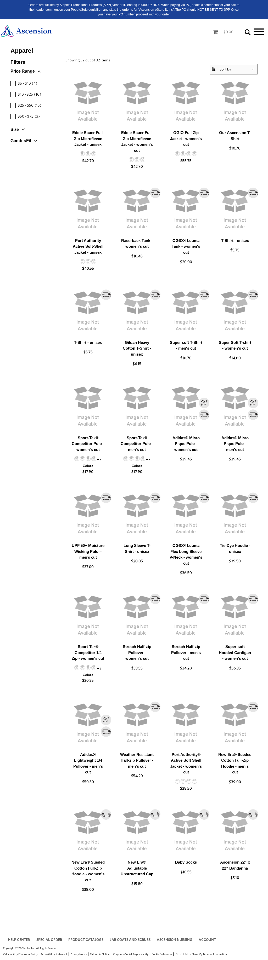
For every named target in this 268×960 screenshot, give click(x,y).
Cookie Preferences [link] (162, 954)
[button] (37, 72)
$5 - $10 (24, 83)
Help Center (19, 940)
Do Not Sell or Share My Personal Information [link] (201, 954)
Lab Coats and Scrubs (130, 940)
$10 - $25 (26, 94)
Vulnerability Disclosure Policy (20, 954)
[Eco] (186, 407)
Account (207, 940)
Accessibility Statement (54, 954)
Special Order (49, 940)
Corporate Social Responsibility (130, 954)
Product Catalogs (85, 940)
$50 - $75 (26, 116)
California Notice (99, 954)
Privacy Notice (78, 954)
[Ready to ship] (155, 193)
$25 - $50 (26, 105)
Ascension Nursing (174, 940)
